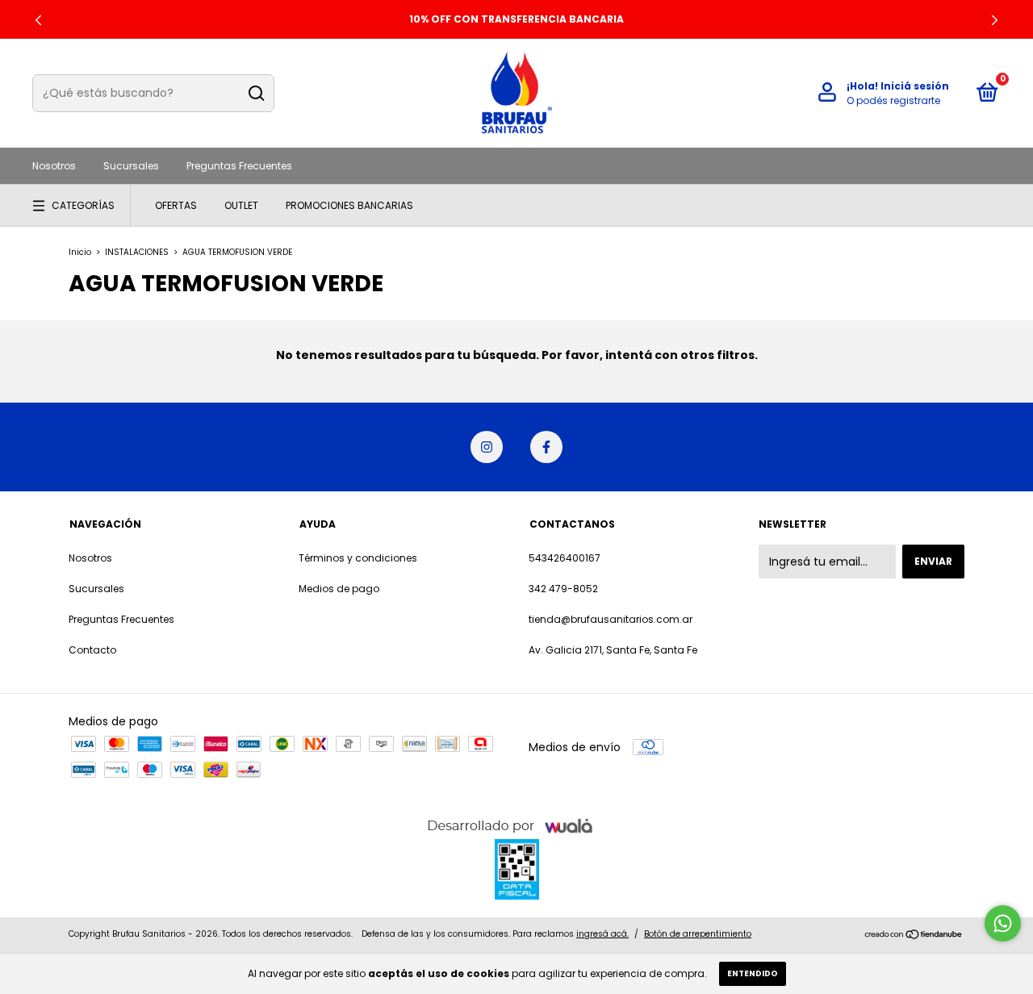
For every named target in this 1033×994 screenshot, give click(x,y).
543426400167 (564, 558)
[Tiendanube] (914, 936)
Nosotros (54, 166)
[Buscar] (255, 93)
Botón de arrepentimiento (697, 934)
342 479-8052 (563, 588)
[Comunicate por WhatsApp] (1003, 923)
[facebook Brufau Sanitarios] (546, 447)
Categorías (83, 205)
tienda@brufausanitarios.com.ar (610, 619)
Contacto (92, 650)
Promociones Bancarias (349, 205)
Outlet (241, 205)
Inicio (80, 252)
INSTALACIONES (137, 252)
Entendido (752, 973)
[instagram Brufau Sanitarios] (486, 447)
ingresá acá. (602, 934)
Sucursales (131, 166)
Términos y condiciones (358, 558)
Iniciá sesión (914, 86)
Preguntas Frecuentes (239, 166)
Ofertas (176, 205)
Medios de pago (339, 588)
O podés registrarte (893, 100)
